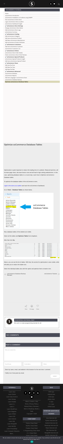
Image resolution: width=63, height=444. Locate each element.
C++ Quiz (51, 404)
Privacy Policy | (33, 404)
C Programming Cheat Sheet (31, 430)
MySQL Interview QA (51, 435)
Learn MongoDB (12, 424)
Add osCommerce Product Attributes (15, 42)
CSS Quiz (51, 397)
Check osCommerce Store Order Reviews (16, 55)
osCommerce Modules (11, 73)
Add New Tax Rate (10, 69)
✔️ (14, 26)
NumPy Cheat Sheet (31, 425)
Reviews (36, 406)
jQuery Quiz (51, 399)
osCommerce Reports (11, 75)
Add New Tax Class (10, 67)
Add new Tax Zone (10, 65)
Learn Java (12, 392)
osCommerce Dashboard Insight (13, 24)
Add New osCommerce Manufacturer (15, 40)
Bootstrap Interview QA (51, 425)
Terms (27, 404)
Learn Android (12, 419)
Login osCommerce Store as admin (14, 21)
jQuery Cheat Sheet (31, 435)
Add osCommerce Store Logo (13, 30)
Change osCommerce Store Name (14, 28)
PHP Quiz (51, 392)
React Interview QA (51, 428)
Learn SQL (12, 421)
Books (37, 409)
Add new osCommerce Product (13, 38)
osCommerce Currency (11, 32)
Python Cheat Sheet (31, 423)
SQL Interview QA (51, 430)
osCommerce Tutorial (50, 273)
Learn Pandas (12, 401)
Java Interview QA (51, 418)
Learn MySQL (12, 426)
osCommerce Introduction (12, 15)
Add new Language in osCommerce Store (16, 77)
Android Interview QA (51, 423)
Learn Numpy (12, 399)
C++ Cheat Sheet (32, 433)
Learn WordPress (12, 409)
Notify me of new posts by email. (14, 373)
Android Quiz (51, 394)
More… (12, 433)
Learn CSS (12, 416)
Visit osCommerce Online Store (13, 19)
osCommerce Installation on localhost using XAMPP (18, 17)
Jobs (36, 401)
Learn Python (12, 394)
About (27, 401)
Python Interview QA (51, 420)
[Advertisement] (31, 99)
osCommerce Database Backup (13, 79)
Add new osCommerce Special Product (15, 61)
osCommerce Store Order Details (14, 53)
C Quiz (51, 401)
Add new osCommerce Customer (14, 46)
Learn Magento (12, 411)
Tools (31, 411)
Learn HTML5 (12, 414)
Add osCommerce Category (12, 36)
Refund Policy (28, 406)
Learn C (12, 406)
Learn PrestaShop (12, 428)
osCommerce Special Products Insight (15, 59)
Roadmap (31, 409)
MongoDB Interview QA (51, 433)
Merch (26, 409)
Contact (32, 401)
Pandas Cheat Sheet (32, 428)
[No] (61, 440)
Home (6, 13)
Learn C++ (12, 404)
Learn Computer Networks (12, 431)
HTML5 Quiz (51, 406)
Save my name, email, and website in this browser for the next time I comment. (28, 369)
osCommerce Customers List (12, 48)
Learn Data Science (12, 397)
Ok (32, 441)
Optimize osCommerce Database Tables (16, 82)
